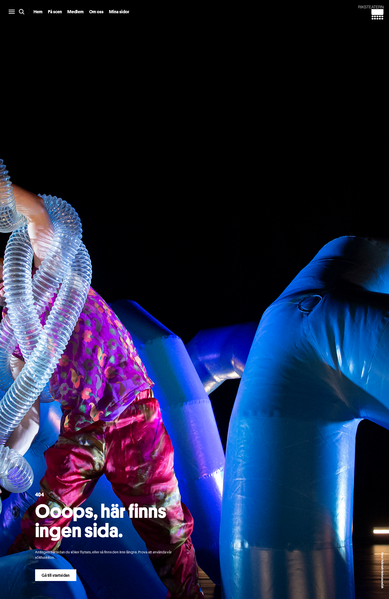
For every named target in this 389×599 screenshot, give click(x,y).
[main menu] (11, 11)
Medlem (75, 12)
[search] (21, 11)
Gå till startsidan (56, 575)
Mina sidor (119, 12)
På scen (55, 12)
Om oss (96, 12)
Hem (38, 12)
